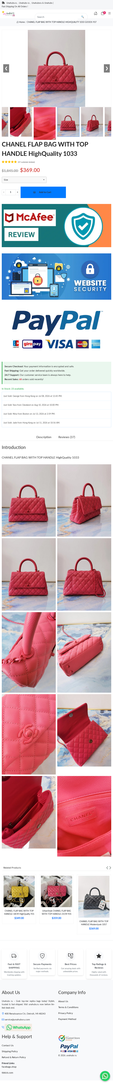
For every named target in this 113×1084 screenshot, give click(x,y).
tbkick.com (7, 1073)
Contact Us (8, 1045)
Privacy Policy (65, 1013)
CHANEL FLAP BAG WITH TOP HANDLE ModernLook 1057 (93, 923)
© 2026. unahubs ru (67, 1056)
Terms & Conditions (68, 1007)
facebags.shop (9, 1067)
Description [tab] (43, 437)
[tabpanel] (19, 900)
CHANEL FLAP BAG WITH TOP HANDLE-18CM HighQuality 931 (19, 912)
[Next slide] (110, 867)
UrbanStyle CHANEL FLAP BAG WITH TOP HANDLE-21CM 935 (56, 912)
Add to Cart (45, 192)
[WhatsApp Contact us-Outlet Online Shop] (105, 1076)
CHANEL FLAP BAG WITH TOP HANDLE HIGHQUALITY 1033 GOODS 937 (62, 22)
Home (22, 22)
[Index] (95, 13)
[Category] (109, 14)
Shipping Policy (10, 1051)
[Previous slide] (107, 867)
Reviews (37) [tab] (66, 437)
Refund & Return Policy (14, 1057)
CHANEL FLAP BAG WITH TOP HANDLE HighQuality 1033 (40, 457)
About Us (63, 1001)
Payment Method (67, 1019)
